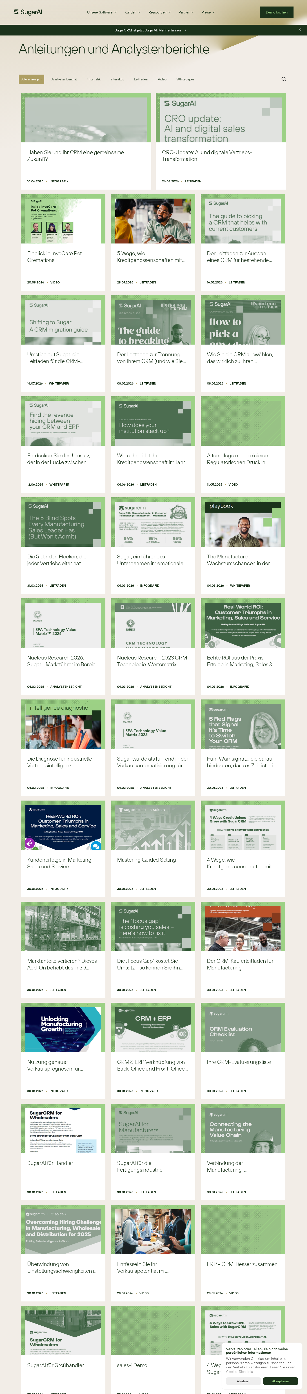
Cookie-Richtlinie (239, 1371)
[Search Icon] (283, 79)
